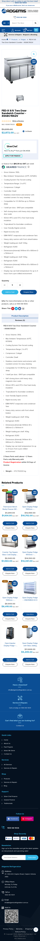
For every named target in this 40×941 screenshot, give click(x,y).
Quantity (5, 281)
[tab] (20, 316)
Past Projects (8, 747)
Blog (5, 786)
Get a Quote (36, 30)
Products (14, 39)
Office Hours (9, 882)
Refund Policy (20, 932)
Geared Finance (9, 800)
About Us (7, 743)
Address (8, 871)
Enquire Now (28, 292)
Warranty (19, 929)
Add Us (7, 907)
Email (7, 900)
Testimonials (8, 803)
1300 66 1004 (21, 3)
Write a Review (18, 121)
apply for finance (12, 156)
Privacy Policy (8, 929)
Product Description (20, 316)
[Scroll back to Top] (35, 929)
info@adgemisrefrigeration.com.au (20, 690)
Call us (7, 892)
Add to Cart (10, 292)
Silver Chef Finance (10, 796)
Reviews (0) (20, 320)
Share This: (6, 308)
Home (6, 740)
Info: (3, 301)
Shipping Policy (31, 929)
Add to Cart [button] (10, 523)
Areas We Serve (9, 750)
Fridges (23, 39)
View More (30, 614)
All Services (8, 765)
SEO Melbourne (20, 938)
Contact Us (20, 726)
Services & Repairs (10, 768)
